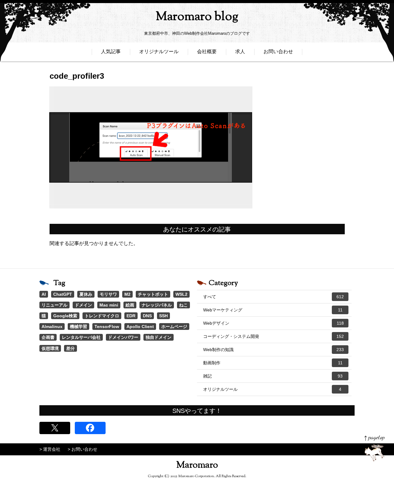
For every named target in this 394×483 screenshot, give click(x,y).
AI (44, 294)
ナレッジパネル (157, 305)
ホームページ (174, 326)
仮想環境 (50, 348)
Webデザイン (273, 323)
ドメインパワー (123, 337)
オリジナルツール (159, 51)
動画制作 (273, 362)
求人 (240, 51)
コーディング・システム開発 (273, 336)
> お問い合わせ (82, 449)
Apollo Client (140, 326)
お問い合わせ (278, 51)
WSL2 (181, 294)
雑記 (273, 376)
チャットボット (153, 294)
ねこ (183, 305)
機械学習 (78, 326)
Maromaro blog (197, 17)
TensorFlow (106, 326)
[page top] (374, 448)
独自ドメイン (158, 337)
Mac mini (108, 305)
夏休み (85, 294)
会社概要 (207, 51)
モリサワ (108, 294)
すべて (273, 296)
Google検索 (65, 315)
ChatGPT (62, 294)
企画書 (48, 337)
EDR (131, 315)
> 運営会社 (49, 449)
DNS (147, 315)
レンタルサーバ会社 (81, 337)
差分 (70, 348)
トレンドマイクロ (102, 315)
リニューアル (54, 305)
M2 (127, 294)
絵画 (130, 305)
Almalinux (52, 326)
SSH (163, 315)
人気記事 (111, 51)
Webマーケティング (273, 309)
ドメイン (83, 305)
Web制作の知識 (273, 349)
